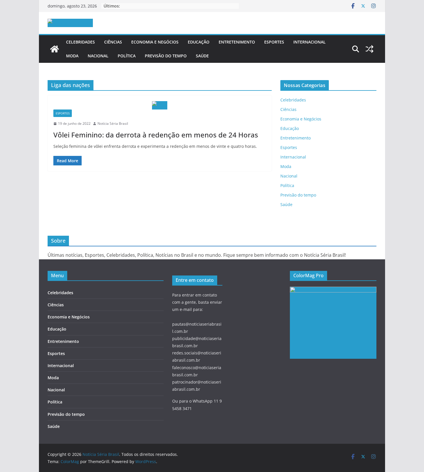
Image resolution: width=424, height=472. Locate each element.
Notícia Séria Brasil (112, 123)
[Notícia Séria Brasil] (54, 49)
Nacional (98, 55)
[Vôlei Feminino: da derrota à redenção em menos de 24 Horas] (159, 105)
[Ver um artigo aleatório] (369, 49)
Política (127, 55)
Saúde (202, 55)
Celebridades (80, 42)
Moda (72, 55)
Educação (198, 42)
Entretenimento (237, 42)
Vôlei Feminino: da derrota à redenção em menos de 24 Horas (155, 134)
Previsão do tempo (166, 55)
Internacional (309, 42)
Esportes (274, 42)
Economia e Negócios (155, 42)
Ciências (113, 42)
